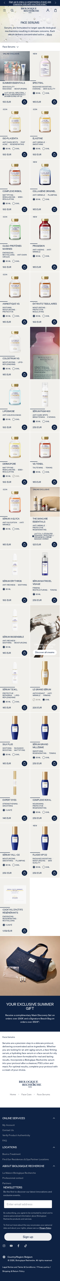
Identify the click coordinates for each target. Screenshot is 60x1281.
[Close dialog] (57, 622)
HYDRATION (44, 650)
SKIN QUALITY (44, 654)
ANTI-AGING (44, 639)
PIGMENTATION (44, 635)
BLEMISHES (44, 646)
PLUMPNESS (44, 642)
